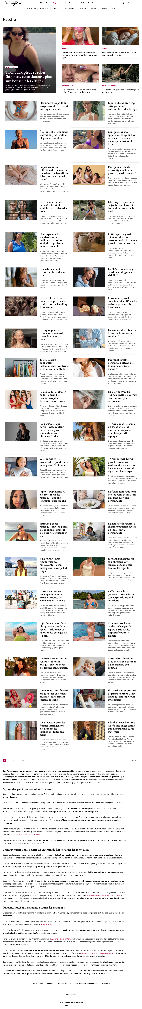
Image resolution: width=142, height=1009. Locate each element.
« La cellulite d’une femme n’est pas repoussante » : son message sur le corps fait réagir (53, 565)
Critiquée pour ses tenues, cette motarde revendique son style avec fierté (54, 334)
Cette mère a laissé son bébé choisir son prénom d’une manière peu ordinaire (122, 663)
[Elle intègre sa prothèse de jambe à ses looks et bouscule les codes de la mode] (89, 210)
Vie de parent (132, 20)
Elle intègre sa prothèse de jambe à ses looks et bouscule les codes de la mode (121, 206)
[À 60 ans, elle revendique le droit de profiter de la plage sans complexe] (21, 140)
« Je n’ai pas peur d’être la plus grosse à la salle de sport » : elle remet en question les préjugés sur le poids (54, 629)
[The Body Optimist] (14, 3)
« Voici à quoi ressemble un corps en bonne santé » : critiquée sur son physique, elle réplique (121, 430)
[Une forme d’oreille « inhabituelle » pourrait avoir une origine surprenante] (89, 399)
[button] (128, 3)
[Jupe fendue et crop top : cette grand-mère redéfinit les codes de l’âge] (89, 111)
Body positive (101, 20)
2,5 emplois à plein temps (62, 939)
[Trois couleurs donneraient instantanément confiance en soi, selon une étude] (21, 367)
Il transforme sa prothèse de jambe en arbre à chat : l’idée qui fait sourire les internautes (122, 695)
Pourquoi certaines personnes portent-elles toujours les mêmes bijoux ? (121, 364)
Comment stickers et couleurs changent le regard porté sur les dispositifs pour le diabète (119, 629)
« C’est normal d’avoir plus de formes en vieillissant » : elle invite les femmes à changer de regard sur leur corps (121, 465)
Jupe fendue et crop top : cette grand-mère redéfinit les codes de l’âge (122, 106)
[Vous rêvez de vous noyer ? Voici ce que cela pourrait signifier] (120, 36)
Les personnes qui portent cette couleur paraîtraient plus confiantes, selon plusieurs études (52, 430)
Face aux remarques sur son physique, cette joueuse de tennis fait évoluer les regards (121, 563)
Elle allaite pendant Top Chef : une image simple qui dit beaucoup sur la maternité (121, 727)
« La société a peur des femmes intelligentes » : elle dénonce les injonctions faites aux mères (53, 728)
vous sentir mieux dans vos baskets (26, 834)
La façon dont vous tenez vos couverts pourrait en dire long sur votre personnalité (122, 496)
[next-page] (28, 760)
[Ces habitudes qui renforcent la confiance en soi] (21, 277)
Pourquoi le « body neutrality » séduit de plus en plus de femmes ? (122, 170)
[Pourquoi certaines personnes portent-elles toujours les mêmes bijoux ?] (89, 367)
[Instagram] (123, 3)
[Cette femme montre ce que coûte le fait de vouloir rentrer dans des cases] (21, 210)
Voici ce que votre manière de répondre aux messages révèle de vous (54, 462)
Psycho (105, 49)
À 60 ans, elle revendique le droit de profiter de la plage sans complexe (54, 135)
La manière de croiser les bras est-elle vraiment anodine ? (122, 333)
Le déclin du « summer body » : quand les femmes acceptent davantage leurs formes (53, 396)
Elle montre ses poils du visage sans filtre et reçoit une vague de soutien (54, 106)
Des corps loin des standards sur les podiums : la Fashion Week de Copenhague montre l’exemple (52, 240)
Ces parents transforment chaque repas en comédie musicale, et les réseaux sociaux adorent (54, 695)
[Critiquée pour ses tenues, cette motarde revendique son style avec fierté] (21, 338)
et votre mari (46, 924)
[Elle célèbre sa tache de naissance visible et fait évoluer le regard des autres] (80, 73)
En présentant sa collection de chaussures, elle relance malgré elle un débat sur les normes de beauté (54, 173)
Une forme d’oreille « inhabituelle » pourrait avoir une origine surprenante (122, 396)
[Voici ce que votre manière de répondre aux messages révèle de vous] (21, 466)
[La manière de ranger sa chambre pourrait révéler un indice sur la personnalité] (89, 531)
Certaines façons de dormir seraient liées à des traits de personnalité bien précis (122, 302)
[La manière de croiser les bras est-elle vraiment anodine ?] (89, 338)
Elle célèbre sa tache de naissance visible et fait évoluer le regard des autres (79, 90)
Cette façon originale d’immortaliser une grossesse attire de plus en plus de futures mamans (122, 238)
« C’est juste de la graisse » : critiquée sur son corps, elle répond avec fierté (121, 596)
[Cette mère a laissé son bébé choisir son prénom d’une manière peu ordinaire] (89, 666)
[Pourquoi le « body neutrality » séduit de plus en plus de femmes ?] (89, 175)
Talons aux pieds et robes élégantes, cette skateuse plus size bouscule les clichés (28, 76)
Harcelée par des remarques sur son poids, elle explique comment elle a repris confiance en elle (54, 530)
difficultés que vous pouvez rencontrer (97, 953)
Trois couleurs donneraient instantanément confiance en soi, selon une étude (54, 364)
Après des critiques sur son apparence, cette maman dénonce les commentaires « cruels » (53, 596)
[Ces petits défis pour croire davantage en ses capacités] (120, 73)
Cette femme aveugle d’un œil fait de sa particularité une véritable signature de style (80, 55)
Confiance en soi (117, 20)
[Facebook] (118, 3)
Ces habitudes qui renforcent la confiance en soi (53, 272)
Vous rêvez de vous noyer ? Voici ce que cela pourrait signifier (119, 53)
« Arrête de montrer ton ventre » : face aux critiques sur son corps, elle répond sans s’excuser (54, 663)
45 (23, 760)
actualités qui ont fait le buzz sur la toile (103, 895)
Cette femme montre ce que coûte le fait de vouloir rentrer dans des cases (53, 206)
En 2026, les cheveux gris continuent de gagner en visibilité (122, 272)
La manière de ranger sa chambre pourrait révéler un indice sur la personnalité (122, 528)
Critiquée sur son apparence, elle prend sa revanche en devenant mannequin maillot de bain (121, 138)
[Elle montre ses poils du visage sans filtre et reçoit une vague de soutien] (21, 111)
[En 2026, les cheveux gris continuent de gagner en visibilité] (89, 277)
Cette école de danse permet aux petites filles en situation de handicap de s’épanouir (54, 302)
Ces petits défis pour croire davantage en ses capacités (120, 90)
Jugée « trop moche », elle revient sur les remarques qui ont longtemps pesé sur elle (53, 496)
